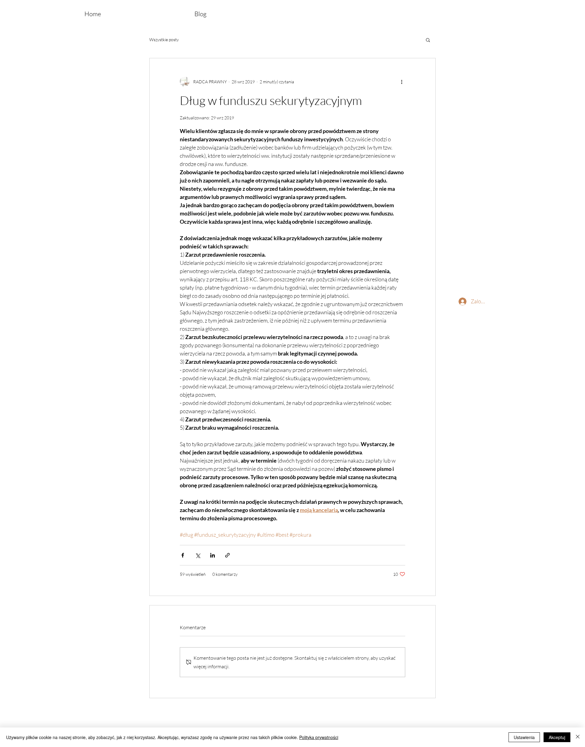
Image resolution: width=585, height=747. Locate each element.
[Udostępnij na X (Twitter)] (197, 555)
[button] (428, 39)
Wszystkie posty (164, 39)
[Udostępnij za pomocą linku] (227, 555)
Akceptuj (557, 737)
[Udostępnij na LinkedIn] (212, 555)
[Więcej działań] (401, 81)
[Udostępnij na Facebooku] (183, 555)
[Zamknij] (577, 737)
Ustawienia (524, 737)
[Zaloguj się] (456, 301)
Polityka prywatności (318, 737)
